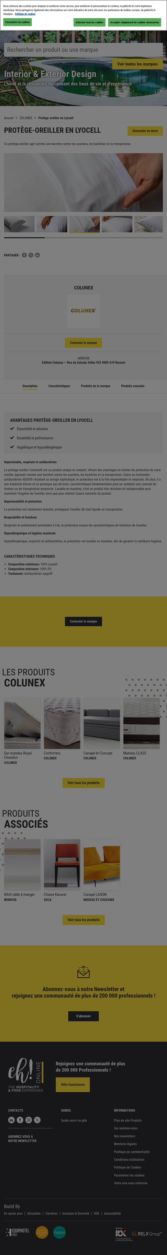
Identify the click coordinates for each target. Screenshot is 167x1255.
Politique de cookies (25, 14)
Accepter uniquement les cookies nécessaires (134, 22)
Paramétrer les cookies (17, 22)
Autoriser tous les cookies (89, 22)
